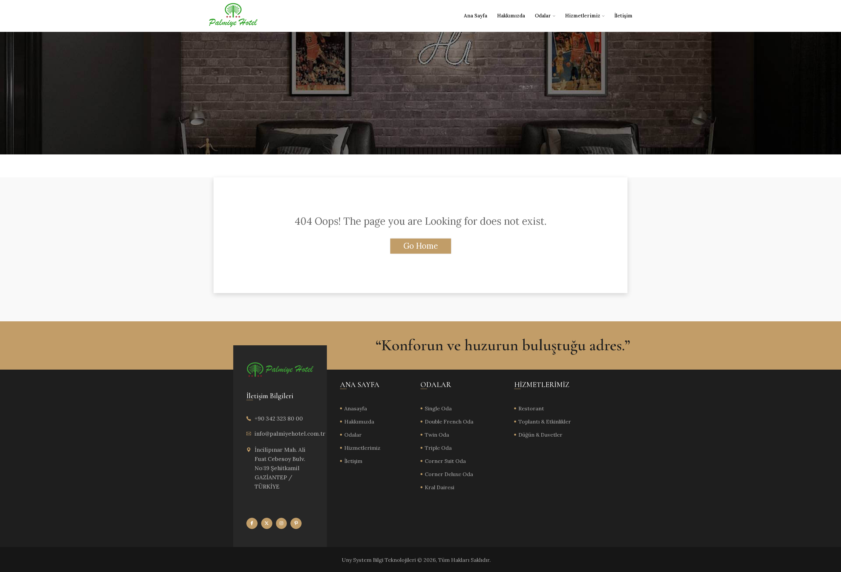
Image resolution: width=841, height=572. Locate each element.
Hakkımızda (511, 15)
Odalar (543, 15)
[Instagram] (281, 523)
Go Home (420, 246)
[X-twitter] (266, 523)
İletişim (623, 15)
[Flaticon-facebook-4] (252, 523)
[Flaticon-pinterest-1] (296, 523)
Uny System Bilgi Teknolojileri (379, 560)
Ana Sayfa (475, 15)
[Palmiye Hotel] (233, 16)
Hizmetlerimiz (582, 15)
